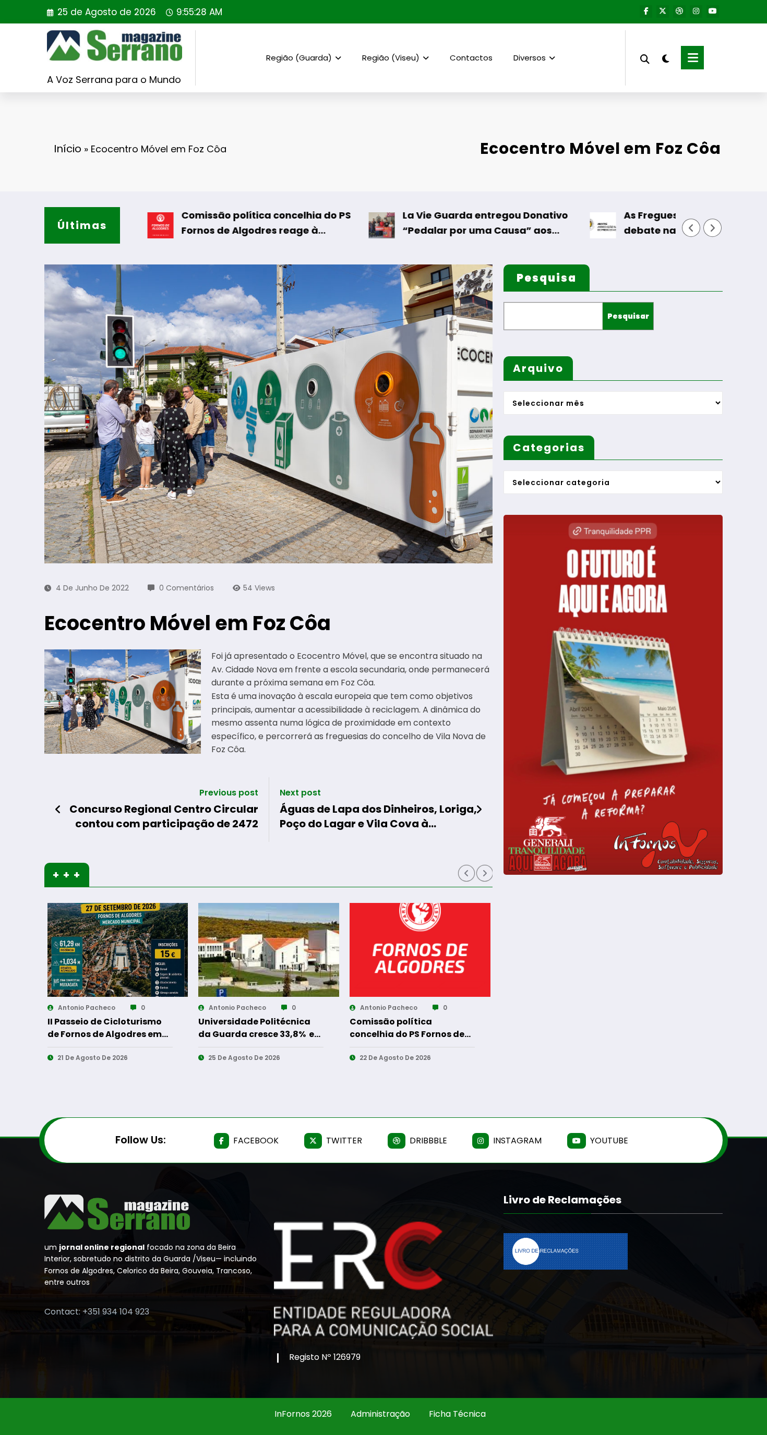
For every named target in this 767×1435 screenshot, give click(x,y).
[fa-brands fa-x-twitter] (662, 11)
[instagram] (696, 11)
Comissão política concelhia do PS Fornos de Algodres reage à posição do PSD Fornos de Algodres (219, 223)
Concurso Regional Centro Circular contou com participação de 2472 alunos (163, 816)
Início (67, 148)
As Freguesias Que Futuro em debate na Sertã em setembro (650, 223)
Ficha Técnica (457, 1414)
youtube (609, 1141)
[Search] (645, 58)
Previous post (228, 793)
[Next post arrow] (479, 809)
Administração (380, 1414)
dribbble (428, 1141)
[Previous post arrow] (58, 809)
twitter (344, 1141)
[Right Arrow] (713, 228)
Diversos (529, 57)
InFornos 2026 (303, 1414)
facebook (256, 1141)
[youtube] (712, 11)
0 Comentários (186, 588)
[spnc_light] (665, 57)
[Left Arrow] (691, 228)
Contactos (471, 57)
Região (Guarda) (299, 57)
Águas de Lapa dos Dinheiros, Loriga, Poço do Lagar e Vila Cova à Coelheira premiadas (378, 816)
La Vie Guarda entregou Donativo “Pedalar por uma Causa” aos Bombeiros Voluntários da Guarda (438, 223)
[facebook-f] (646, 11)
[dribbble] (679, 11)
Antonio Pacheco (86, 1007)
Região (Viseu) (391, 57)
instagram (517, 1141)
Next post (300, 793)
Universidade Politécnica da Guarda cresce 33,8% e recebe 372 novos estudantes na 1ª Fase (105, 1028)
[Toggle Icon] (692, 57)
